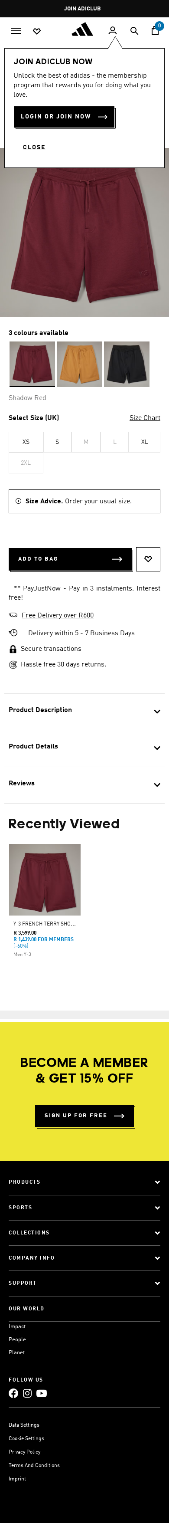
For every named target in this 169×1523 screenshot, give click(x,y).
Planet (17, 1353)
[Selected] (32, 364)
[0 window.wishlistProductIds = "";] (36, 30)
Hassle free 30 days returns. (63, 664)
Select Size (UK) (34, 418)
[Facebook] (13, 1393)
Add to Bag (38, 559)
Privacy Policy (24, 1452)
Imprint (17, 1479)
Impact (17, 1326)
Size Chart (145, 418)
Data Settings (24, 1425)
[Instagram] (27, 1393)
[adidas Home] (85, 29)
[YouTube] (41, 1393)
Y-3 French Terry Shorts (46, 924)
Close (34, 147)
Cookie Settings (26, 1438)
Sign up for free (76, 1116)
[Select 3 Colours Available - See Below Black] (127, 364)
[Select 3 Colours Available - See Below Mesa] (79, 364)
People (17, 1339)
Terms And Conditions (34, 1465)
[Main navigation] (16, 30)
